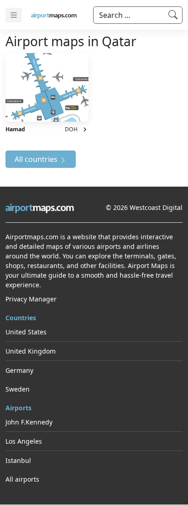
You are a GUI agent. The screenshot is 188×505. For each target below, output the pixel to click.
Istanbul (18, 460)
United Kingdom (30, 351)
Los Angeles (23, 441)
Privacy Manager (31, 299)
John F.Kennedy (28, 422)
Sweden (17, 389)
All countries (37, 159)
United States (26, 332)
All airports (22, 479)
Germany (19, 370)
